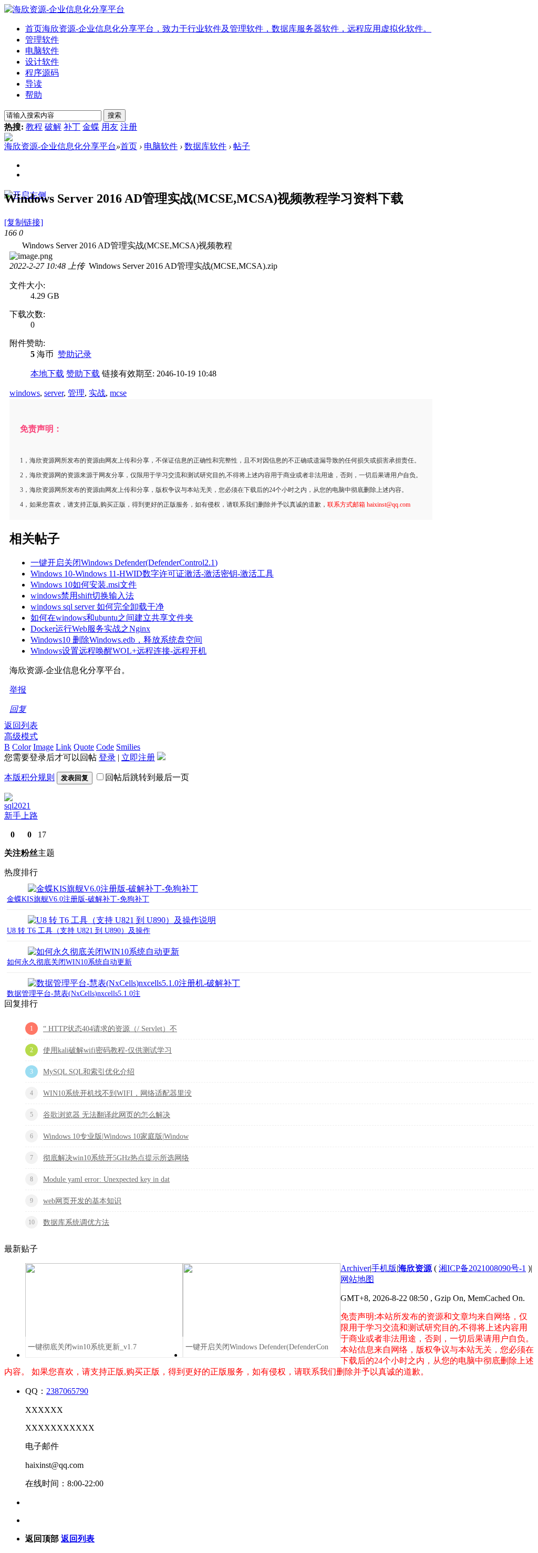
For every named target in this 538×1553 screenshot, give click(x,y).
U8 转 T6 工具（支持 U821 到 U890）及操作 (78, 931)
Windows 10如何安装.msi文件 (83, 584)
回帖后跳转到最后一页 (147, 777)
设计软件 (42, 61)
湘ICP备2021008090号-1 (482, 1268)
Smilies (128, 746)
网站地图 (357, 1279)
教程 (34, 126)
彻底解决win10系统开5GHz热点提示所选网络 (116, 1158)
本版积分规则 (29, 777)
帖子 (241, 146)
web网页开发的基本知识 (82, 1201)
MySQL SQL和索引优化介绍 (88, 1072)
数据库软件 (205, 146)
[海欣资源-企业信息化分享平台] (64, 9)
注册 (128, 126)
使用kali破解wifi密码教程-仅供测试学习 (107, 1050)
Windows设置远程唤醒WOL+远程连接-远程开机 (118, 650)
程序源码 (42, 72)
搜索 (114, 115)
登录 (107, 757)
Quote (84, 746)
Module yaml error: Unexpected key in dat (106, 1179)
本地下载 (47, 373)
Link (63, 746)
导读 (33, 83)
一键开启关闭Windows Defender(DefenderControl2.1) (124, 562)
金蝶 (90, 126)
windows (24, 393)
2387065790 (67, 1391)
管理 (76, 393)
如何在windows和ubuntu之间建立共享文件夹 (111, 617)
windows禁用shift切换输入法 (82, 595)
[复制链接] (23, 222)
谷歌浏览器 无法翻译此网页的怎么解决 (106, 1115)
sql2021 (17, 805)
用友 (109, 126)
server (54, 393)
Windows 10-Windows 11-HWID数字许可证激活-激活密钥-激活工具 (152, 573)
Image (43, 746)
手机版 (384, 1268)
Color (21, 746)
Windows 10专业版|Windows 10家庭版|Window (116, 1136)
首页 (228, 28)
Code (105, 746)
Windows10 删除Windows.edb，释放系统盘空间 (116, 639)
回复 (17, 709)
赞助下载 (83, 373)
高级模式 (21, 736)
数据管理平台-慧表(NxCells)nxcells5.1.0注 (73, 994)
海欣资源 (415, 1268)
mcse (118, 393)
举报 (17, 689)
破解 (53, 126)
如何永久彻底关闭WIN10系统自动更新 (69, 962)
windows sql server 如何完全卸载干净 (97, 606)
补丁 (72, 126)
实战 (97, 393)
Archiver (355, 1268)
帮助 (33, 94)
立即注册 (138, 757)
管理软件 (42, 39)
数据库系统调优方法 (76, 1222)
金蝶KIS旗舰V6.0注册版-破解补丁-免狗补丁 (78, 899)
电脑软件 (42, 50)
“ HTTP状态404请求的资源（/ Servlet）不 (110, 1029)
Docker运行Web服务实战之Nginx (90, 628)
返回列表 (21, 725)
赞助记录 (74, 354)
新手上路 (21, 815)
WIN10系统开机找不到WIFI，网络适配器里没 (117, 1093)
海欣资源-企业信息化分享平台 (60, 146)
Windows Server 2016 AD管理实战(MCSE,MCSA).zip (183, 265)
